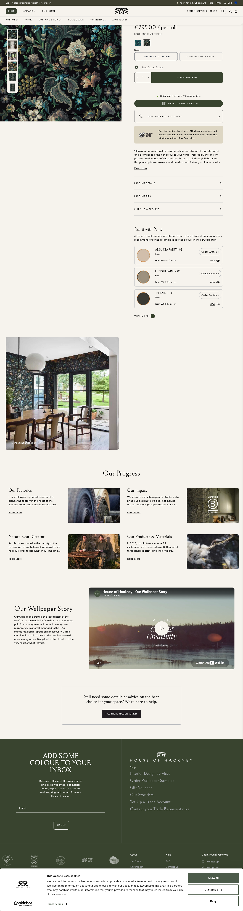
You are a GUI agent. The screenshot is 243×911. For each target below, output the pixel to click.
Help (211, 3)
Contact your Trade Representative (159, 808)
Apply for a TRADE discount (193, 3)
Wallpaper (12, 20)
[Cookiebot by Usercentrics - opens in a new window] (23, 904)
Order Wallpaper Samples (152, 780)
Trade (213, 11)
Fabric (29, 20)
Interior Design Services (150, 773)
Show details (55, 903)
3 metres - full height (155, 56)
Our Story (135, 861)
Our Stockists (142, 794)
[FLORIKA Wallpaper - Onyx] (147, 43)
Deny (213, 901)
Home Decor (76, 20)
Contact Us (172, 866)
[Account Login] (230, 11)
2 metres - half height (201, 56)
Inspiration (28, 11)
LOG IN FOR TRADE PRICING (148, 34)
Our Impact (136, 866)
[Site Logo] (121, 11)
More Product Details (152, 67)
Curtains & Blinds (50, 20)
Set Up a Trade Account (150, 801)
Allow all (213, 877)
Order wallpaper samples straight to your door (28, 3)
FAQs (218, 3)
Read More (189, 138)
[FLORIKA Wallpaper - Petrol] (138, 43)
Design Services (197, 11)
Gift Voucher (141, 787)
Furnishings (98, 20)
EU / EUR (228, 3)
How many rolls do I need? (166, 116)
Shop (11, 11)
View (212, 260)
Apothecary (119, 20)
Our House (49, 11)
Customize (211, 889)
